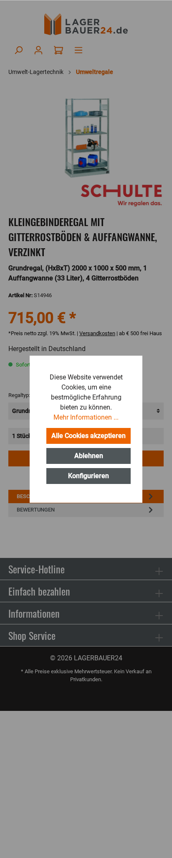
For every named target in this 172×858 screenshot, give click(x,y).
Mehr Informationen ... (86, 417)
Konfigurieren (88, 476)
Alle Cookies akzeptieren (88, 436)
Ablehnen (88, 456)
